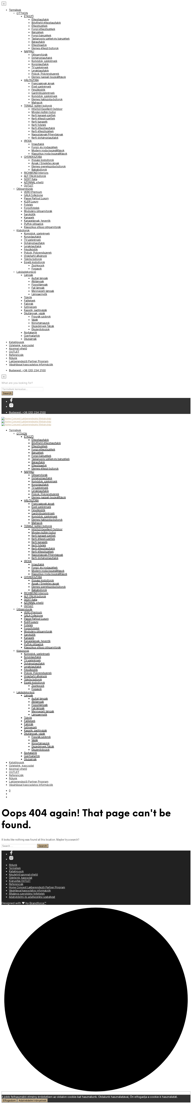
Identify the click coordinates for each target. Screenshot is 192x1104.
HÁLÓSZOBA (31, 80)
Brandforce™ (37, 903)
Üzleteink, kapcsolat (21, 345)
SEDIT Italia (30, 179)
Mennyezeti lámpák (43, 291)
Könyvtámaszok (41, 322)
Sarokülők (29, 214)
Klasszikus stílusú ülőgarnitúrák (42, 227)
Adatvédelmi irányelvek (32, 1100)
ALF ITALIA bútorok (35, 176)
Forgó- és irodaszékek (45, 147)
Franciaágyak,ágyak (43, 83)
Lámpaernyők (39, 294)
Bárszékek (38, 32)
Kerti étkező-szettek (43, 118)
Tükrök (28, 297)
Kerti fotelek (39, 124)
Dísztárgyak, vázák (34, 313)
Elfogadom (9, 1100)
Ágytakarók (30, 332)
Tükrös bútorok (33, 259)
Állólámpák (38, 281)
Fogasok (37, 268)
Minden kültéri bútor (44, 112)
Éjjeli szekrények (41, 86)
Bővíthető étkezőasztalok (46, 22)
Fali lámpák (38, 287)
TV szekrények (40, 67)
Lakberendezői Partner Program (28, 361)
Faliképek (29, 300)
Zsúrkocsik (38, 265)
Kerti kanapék (39, 121)
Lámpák (28, 275)
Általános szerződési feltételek (27, 893)
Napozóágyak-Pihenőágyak (47, 134)
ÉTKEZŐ (29, 16)
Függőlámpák (40, 284)
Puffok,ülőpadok (33, 223)
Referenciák (16, 354)
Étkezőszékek (39, 25)
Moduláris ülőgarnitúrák (38, 211)
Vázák (35, 319)
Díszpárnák (30, 338)
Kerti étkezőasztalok (43, 128)
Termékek (15, 9)
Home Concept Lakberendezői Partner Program (37, 887)
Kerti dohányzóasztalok (45, 137)
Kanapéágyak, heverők (37, 220)
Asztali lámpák (40, 278)
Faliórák (28, 303)
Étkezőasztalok (40, 19)
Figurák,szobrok (41, 316)
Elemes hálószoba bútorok (47, 99)
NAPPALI (29, 51)
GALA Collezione (33, 195)
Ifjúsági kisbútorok (43, 160)
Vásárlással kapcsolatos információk (31, 364)
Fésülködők (38, 89)
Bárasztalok (38, 41)
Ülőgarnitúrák (39, 54)
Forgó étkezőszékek (43, 29)
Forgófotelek (31, 207)
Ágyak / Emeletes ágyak (45, 163)
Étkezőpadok (39, 45)
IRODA (28, 140)
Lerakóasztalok (40, 70)
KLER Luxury (31, 201)
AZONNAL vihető (34, 182)
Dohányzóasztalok (42, 57)
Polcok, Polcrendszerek (45, 73)
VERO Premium (33, 192)
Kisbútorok (23, 230)
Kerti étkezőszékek (43, 131)
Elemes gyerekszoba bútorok (49, 166)
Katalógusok (16, 342)
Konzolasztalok (40, 64)
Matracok (37, 102)
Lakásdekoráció (26, 271)
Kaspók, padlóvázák (35, 310)
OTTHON (22, 13)
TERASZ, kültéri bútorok (38, 105)
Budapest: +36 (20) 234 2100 (27, 370)
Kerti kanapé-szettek (44, 115)
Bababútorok (39, 169)
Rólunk (13, 358)
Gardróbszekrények (43, 93)
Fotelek (28, 204)
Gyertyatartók (32, 335)
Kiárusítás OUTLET (20, 880)
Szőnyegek (30, 307)
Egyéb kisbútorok (34, 262)
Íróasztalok (38, 144)
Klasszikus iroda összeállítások (49, 153)
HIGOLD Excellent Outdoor (47, 108)
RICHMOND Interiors (36, 172)
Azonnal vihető (18, 348)
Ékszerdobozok (41, 329)
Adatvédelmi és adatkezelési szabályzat (32, 896)
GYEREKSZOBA (33, 156)
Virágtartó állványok (35, 255)
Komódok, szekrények (44, 61)
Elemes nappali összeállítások (49, 77)
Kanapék (29, 217)
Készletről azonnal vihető (23, 874)
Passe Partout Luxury (36, 198)
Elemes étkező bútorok (45, 48)
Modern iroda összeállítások (48, 150)
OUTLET (28, 185)
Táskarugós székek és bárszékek (51, 38)
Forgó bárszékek (41, 35)
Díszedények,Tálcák (43, 326)
